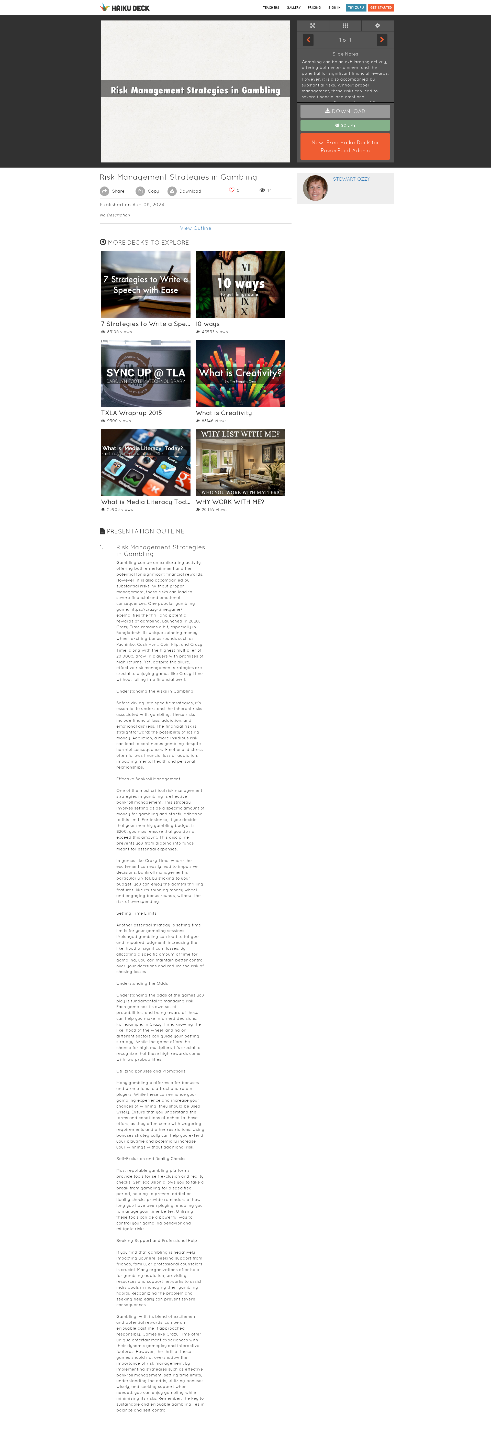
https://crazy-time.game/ (156, 609)
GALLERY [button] (293, 7)
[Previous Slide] (308, 40)
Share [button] (118, 191)
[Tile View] (345, 25)
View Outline (195, 228)
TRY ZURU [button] (356, 7)
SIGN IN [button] (334, 7)
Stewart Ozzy (351, 179)
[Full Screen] (313, 25)
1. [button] (101, 547)
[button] (345, 111)
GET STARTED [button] (381, 7)
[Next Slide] (382, 40)
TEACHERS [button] (271, 7)
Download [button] (189, 191)
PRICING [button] (314, 7)
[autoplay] (378, 25)
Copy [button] (153, 191)
